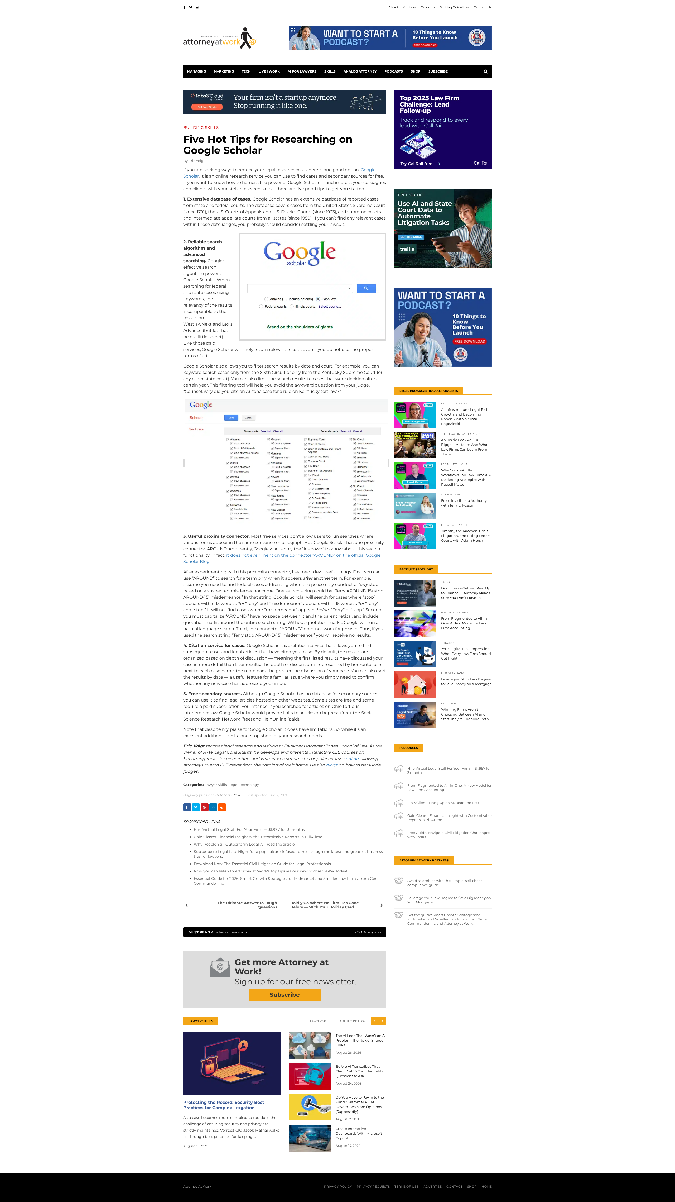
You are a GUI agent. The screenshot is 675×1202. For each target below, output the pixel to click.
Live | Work (269, 71)
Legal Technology (244, 785)
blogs (332, 764)
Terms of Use (406, 1187)
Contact (454, 1187)
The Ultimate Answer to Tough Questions (247, 905)
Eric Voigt (197, 161)
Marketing (224, 71)
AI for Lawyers (302, 71)
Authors (409, 7)
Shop (416, 71)
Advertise (432, 1187)
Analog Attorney (360, 71)
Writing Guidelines (454, 7)
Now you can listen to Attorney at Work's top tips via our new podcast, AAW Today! (270, 871)
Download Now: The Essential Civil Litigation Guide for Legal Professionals (262, 863)
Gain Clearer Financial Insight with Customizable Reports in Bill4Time (258, 836)
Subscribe (438, 71)
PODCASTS (393, 71)
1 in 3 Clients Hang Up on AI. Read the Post (443, 802)
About (393, 7)
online (352, 758)
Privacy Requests (373, 1187)
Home (486, 1187)
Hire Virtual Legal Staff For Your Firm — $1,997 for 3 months (249, 829)
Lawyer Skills (320, 1021)
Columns (428, 7)
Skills (330, 71)
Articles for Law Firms (285, 932)
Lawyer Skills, (216, 785)
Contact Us (483, 7)
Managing (196, 71)
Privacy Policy (338, 1187)
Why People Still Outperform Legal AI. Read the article (244, 844)
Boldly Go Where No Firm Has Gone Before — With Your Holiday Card (324, 905)
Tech (246, 71)
